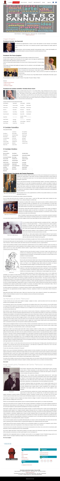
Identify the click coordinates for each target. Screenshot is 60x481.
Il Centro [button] (30, 2)
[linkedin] (7, 443)
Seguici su (49, 2)
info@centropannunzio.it (30, 34)
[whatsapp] (10, 443)
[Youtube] (51, 461)
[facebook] (8, 443)
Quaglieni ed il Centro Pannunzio (9, 82)
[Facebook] (53, 2)
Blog (22, 452)
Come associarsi (16, 2)
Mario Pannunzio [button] (37, 2)
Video (23, 455)
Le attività (10, 2)
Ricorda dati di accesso (44, 454)
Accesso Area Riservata (44, 452)
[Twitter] (56, 2)
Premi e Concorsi (24, 2)
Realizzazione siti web (30, 478)
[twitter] (5, 443)
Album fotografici (25, 454)
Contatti (43, 2)
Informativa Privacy (25, 459)
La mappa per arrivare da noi (27, 464)
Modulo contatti (24, 457)
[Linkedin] (45, 461)
